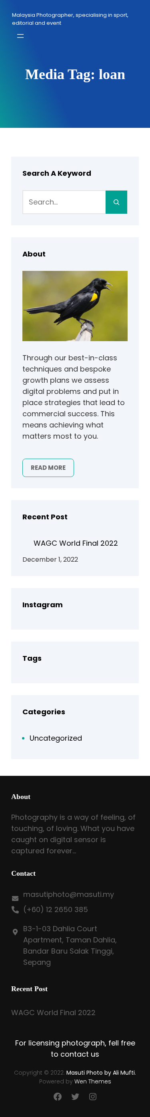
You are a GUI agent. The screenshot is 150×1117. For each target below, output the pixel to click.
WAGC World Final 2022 (76, 543)
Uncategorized (56, 738)
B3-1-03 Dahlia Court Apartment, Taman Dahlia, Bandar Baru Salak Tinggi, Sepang (70, 945)
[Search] (116, 202)
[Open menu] (20, 36)
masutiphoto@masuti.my (68, 894)
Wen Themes (92, 1081)
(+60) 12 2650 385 (55, 909)
